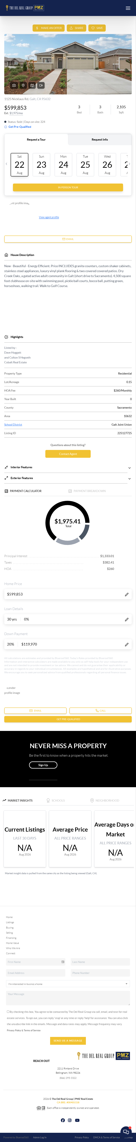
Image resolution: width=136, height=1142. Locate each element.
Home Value (12, 943)
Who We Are (13, 948)
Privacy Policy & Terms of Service (24, 1030)
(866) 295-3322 (68, 1078)
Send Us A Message (68, 1040)
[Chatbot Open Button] (126, 1132)
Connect (10, 953)
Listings (10, 922)
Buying (9, 927)
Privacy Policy (82, 1137)
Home (9, 917)
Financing (11, 937)
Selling (9, 932)
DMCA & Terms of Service (106, 1137)
